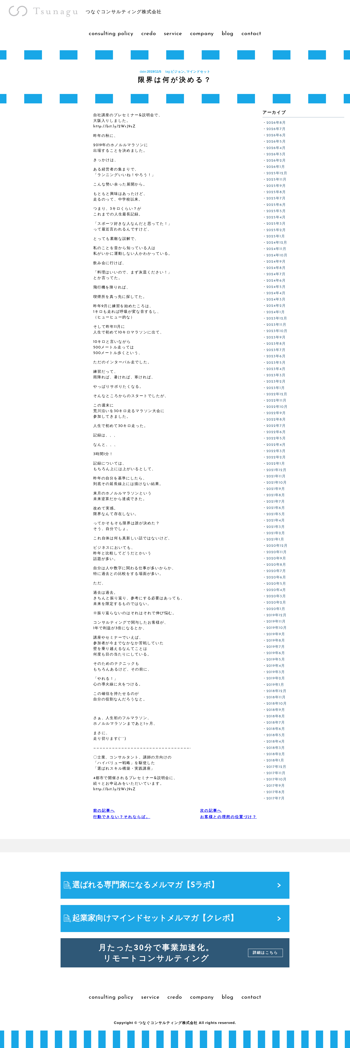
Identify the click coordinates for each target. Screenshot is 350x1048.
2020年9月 (276, 558)
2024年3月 (276, 299)
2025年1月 (275, 236)
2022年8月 (276, 419)
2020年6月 (276, 577)
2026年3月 (276, 154)
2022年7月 (276, 426)
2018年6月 (275, 729)
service (150, 997)
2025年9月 (276, 186)
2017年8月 (275, 792)
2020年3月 (276, 596)
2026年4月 (276, 148)
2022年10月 (277, 407)
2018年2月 (275, 754)
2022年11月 (276, 400)
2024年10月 (277, 255)
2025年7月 (276, 198)
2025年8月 (276, 192)
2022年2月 (276, 457)
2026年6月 (276, 135)
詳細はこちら (265, 953)
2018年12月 (276, 691)
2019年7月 (275, 647)
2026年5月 (276, 141)
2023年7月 (276, 350)
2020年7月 (276, 571)
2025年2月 (276, 230)
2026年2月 (276, 160)
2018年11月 (276, 697)
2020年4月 (276, 590)
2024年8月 (276, 268)
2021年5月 (275, 514)
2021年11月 (276, 476)
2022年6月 (276, 432)
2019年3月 (275, 672)
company (202, 997)
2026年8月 (276, 123)
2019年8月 (275, 640)
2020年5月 (276, 584)
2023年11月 (276, 325)
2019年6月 (275, 653)
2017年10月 (276, 779)
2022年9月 (276, 413)
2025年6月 (276, 205)
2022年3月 (276, 451)
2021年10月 (276, 482)
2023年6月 (276, 356)
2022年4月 (276, 445)
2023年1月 (275, 388)
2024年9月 (276, 261)
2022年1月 (275, 463)
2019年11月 (276, 621)
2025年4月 (276, 217)
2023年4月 (276, 369)
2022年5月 (276, 438)
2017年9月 (275, 786)
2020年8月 (276, 565)
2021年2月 (275, 533)
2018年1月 (275, 760)
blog (228, 997)
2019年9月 (275, 634)
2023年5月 (276, 363)
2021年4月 (275, 520)
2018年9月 (275, 710)
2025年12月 (277, 173)
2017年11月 (276, 773)
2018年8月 (275, 716)
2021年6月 (275, 508)
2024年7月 (276, 274)
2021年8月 (275, 495)
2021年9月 (275, 489)
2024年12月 (276, 242)
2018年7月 (275, 722)
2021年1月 (275, 539)
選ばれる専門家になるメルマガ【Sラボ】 (145, 885)
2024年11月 (276, 249)
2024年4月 (276, 293)
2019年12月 (276, 615)
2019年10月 (276, 628)
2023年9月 (276, 337)
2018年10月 (276, 703)
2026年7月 (276, 129)
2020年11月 (276, 552)
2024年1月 (275, 312)
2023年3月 (276, 375)
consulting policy (111, 997)
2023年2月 (276, 381)
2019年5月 (275, 659)
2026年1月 (275, 167)
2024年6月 (276, 280)
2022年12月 (277, 394)
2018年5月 (275, 735)
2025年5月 (276, 211)
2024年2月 (276, 306)
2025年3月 (276, 223)
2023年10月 (277, 331)
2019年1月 (275, 685)
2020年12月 (277, 546)
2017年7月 (275, 798)
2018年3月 (275, 748)
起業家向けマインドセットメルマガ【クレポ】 (155, 918)
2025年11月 (276, 179)
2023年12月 (276, 318)
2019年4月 (275, 666)
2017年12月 (276, 767)
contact (251, 997)
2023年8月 (276, 344)
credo (174, 997)
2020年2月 (276, 602)
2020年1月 (275, 609)
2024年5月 (276, 287)
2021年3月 (275, 527)
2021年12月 (276, 470)
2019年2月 (275, 678)
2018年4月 (275, 741)
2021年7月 (275, 501)
